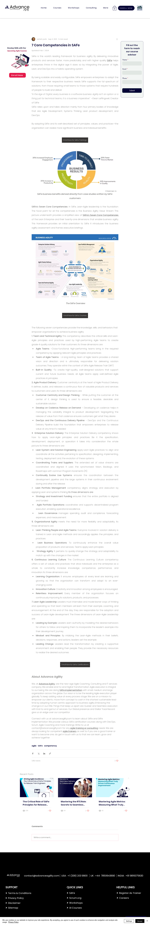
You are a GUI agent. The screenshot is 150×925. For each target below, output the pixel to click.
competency (50, 746)
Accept (139, 921)
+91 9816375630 (134, 875)
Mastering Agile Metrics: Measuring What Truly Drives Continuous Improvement (112, 803)
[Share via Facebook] (33, 753)
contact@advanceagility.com (41, 875)
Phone (124, 78)
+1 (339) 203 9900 (78, 875)
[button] (57, 7)
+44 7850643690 (105, 875)
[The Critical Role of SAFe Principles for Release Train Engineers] (37, 787)
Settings (129, 921)
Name (124, 60)
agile (34, 746)
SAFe (40, 746)
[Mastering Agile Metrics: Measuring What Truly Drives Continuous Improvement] (113, 787)
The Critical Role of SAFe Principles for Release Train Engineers (36, 803)
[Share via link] (50, 753)
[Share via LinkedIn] (44, 753)
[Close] (147, 921)
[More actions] (117, 39)
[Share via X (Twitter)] (38, 753)
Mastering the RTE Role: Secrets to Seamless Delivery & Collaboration (74, 803)
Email (124, 69)
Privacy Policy (13, 922)
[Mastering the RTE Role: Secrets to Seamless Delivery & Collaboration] (75, 787)
